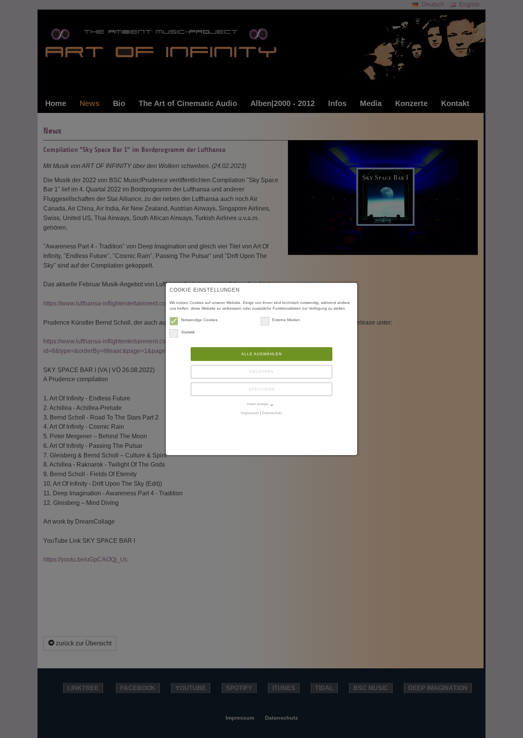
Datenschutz (272, 413)
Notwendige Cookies (199, 320)
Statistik (188, 332)
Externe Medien (286, 320)
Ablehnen (262, 371)
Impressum (250, 413)
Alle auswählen (261, 354)
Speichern (261, 389)
